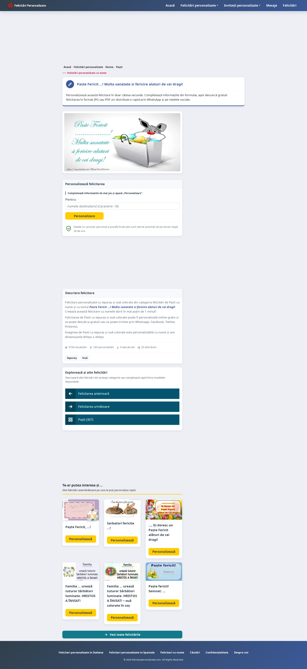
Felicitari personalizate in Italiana (81, 652)
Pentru (70, 199)
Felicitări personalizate (198, 5)
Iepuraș (72, 358)
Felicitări (289, 5)
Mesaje (271, 5)
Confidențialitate (217, 652)
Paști (119, 67)
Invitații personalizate (241, 5)
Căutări (195, 652)
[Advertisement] (153, 39)
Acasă (170, 5)
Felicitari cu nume (172, 652)
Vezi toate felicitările (125, 634)
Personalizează (80, 539)
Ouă (85, 358)
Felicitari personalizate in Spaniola (132, 652)
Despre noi (241, 652)
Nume (109, 67)
